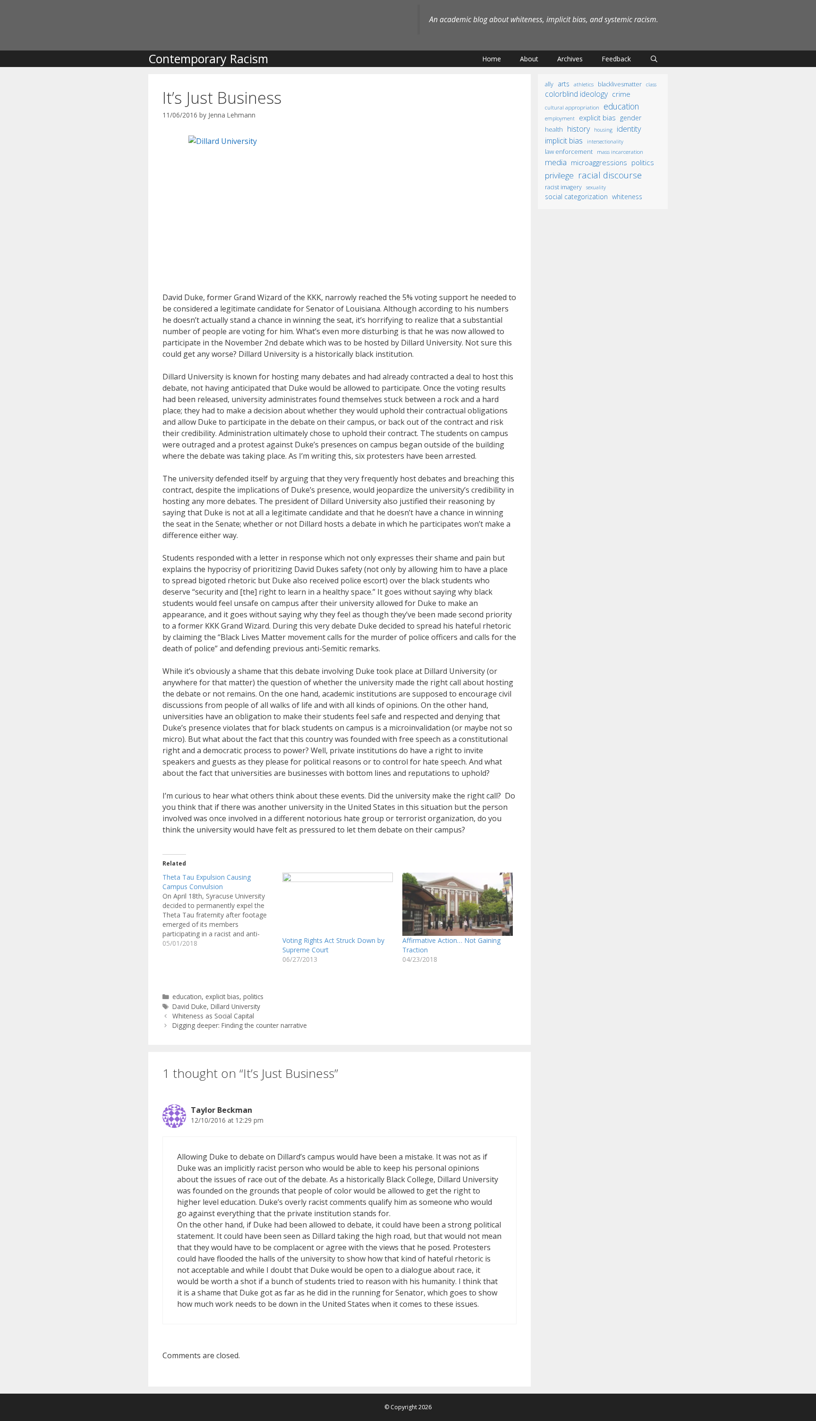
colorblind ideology (576, 94)
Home (491, 58)
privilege (559, 175)
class (651, 84)
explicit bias (222, 996)
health (554, 129)
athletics (584, 84)
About (529, 58)
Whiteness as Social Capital (213, 1015)
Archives (570, 58)
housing (603, 129)
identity (629, 128)
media (556, 162)
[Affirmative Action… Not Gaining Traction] (457, 904)
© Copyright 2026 (408, 1407)
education (187, 996)
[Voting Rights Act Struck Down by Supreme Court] (337, 904)
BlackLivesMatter (620, 84)
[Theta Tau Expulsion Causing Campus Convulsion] (222, 910)
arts (564, 83)
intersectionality (605, 141)
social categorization (576, 196)
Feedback (616, 58)
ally (549, 84)
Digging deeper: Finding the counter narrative (239, 1025)
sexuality (596, 187)
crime (621, 94)
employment (560, 118)
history (578, 129)
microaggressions (599, 162)
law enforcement (569, 151)
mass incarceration (620, 151)
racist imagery (563, 187)
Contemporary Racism (208, 58)
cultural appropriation (572, 107)
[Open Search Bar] (654, 58)
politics (253, 996)
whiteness (627, 196)
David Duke (189, 1006)
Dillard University (235, 1006)
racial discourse (610, 175)
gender (630, 117)
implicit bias (564, 140)
